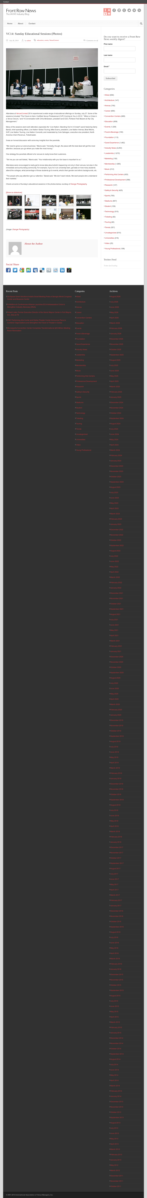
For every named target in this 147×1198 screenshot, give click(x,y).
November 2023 (117, 471)
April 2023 (115, 508)
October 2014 (116, 1048)
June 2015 (115, 1006)
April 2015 (115, 1016)
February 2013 (116, 1154)
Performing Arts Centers (114, 174)
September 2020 (117, 672)
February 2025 (116, 392)
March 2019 (115, 768)
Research (109, 185)
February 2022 (116, 582)
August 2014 (115, 1059)
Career (107, 111)
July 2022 (114, 556)
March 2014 (115, 1085)
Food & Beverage (112, 132)
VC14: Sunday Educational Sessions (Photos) (34, 34)
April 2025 (115, 381)
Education (109, 121)
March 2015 (115, 1022)
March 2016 (115, 958)
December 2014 (117, 1038)
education (40, 40)
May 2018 (114, 821)
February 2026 (116, 328)
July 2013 (114, 1128)
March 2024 (115, 450)
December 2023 (117, 466)
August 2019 (115, 741)
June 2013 (115, 1133)
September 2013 (117, 1117)
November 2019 (117, 725)
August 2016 (115, 932)
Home (9, 23)
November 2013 (117, 1107)
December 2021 (117, 593)
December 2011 (117, 1175)
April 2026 (115, 317)
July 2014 (114, 1064)
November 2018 (117, 789)
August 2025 (115, 360)
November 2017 (117, 852)
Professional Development (115, 179)
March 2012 (115, 1170)
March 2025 (115, 386)
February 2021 (116, 646)
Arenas (108, 105)
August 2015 (115, 995)
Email (107, 66)
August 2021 (115, 614)
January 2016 (116, 969)
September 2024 (117, 418)
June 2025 (115, 370)
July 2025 (114, 365)
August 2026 (115, 296)
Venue (22, 113)
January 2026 (116, 333)
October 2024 (116, 413)
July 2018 (114, 810)
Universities (109, 238)
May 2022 (114, 566)
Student (108, 206)
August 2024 (115, 423)
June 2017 (115, 879)
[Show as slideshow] (14, 192)
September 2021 (117, 609)
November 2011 (117, 1181)
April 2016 (115, 953)
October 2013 (116, 1112)
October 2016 (116, 921)
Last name (108, 55)
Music (107, 169)
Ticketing (108, 216)
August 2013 (115, 1122)
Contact (6, 2)
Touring (108, 222)
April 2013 (115, 1144)
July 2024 (114, 429)
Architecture (109, 100)
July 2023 (114, 492)
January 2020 (116, 715)
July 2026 (114, 301)
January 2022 (116, 587)
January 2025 (116, 397)
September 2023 (117, 482)
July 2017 (114, 873)
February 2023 (116, 519)
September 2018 (117, 799)
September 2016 (117, 926)
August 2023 (115, 487)
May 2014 (114, 1075)
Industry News (110, 148)
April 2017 (115, 889)
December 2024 (117, 402)
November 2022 (117, 535)
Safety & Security (111, 190)
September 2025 (117, 354)
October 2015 (116, 985)
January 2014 (116, 1096)
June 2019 (115, 752)
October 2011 (116, 1186)
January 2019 (116, 778)
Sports (107, 195)
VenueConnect (54, 40)
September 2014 (117, 1054)
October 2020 (116, 667)
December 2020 (117, 656)
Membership (110, 163)
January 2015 (116, 1032)
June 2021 (115, 625)
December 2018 (117, 783)
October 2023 (116, 476)
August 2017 (115, 868)
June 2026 (115, 307)
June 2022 (115, 561)
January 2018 (116, 842)
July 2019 (114, 746)
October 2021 (116, 603)
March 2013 (115, 1149)
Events (107, 126)
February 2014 (116, 1091)
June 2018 (115, 815)
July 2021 (114, 619)
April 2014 (115, 1080)
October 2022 (116, 540)
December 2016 (117, 911)
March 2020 (115, 704)
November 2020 (117, 662)
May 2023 (114, 503)
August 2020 (115, 678)
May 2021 (114, 630)
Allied (107, 95)
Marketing (109, 158)
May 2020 (114, 693)
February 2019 (116, 773)
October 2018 (116, 794)
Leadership (109, 153)
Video (107, 243)
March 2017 (115, 895)
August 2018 (115, 805)
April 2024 (115, 444)
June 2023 (115, 497)
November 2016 (117, 916)
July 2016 (114, 937)
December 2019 (117, 720)
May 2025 (114, 376)
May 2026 (114, 312)
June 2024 (115, 434)
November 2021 (117, 598)
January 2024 (116, 460)
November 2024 (117, 407)
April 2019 (115, 762)
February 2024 (116, 455)
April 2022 (115, 572)
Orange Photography (78, 184)
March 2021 (115, 640)
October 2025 (116, 349)
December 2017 (117, 847)
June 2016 (115, 942)
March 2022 (115, 577)
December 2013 (117, 1101)
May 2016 (114, 948)
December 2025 (117, 339)
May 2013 (114, 1138)
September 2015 (117, 990)
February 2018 (116, 836)
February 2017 (116, 900)
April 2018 (115, 826)
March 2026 (115, 323)
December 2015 (117, 974)
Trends (107, 227)
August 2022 (115, 550)
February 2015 (116, 1027)
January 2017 (116, 905)
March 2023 (115, 513)
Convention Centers (113, 116)
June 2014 (115, 1069)
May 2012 (114, 1165)
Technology (109, 211)
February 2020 (116, 709)
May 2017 (114, 884)
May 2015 (114, 1011)
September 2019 (117, 736)
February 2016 (116, 964)
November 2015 (117, 979)
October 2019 (116, 730)
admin (29, 40)
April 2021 (115, 635)
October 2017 (116, 858)
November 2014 (117, 1043)
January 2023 (116, 524)
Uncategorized (110, 232)
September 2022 (117, 545)
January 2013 (116, 1159)
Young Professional (112, 248)
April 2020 (115, 699)
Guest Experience (112, 142)
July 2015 (114, 1001)
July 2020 (114, 683)
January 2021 (116, 651)
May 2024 (114, 439)
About (20, 23)
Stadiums (108, 201)
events (47, 40)
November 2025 (117, 344)
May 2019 (114, 757)
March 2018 (115, 831)
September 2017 (117, 863)
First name (108, 44)
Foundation (109, 137)
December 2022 (117, 529)
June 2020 (115, 688)
